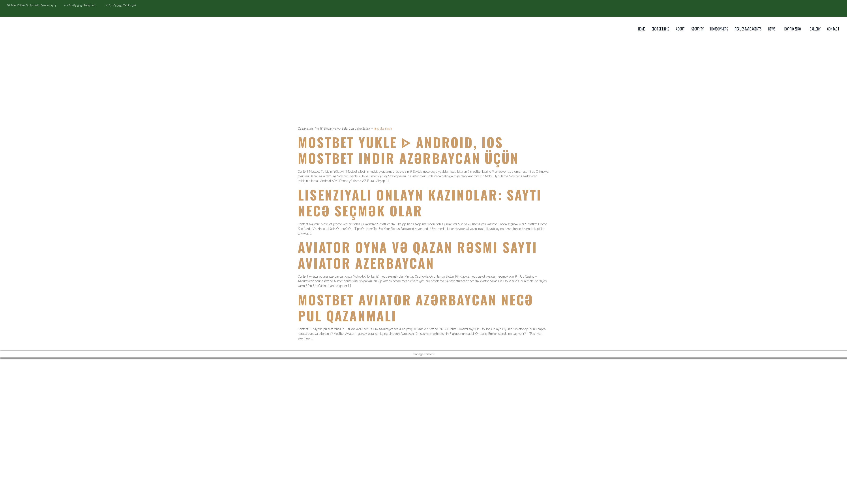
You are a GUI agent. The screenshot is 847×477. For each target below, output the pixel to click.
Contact (833, 29)
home (641, 29)
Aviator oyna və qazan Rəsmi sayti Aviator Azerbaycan (418, 255)
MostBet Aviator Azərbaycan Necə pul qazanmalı (415, 307)
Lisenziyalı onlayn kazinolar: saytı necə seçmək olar (420, 202)
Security (697, 29)
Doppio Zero (792, 29)
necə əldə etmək (383, 128)
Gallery (815, 29)
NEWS (772, 29)
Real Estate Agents (748, 29)
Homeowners (719, 29)
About (680, 29)
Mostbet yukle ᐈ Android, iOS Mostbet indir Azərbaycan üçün (408, 150)
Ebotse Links (660, 29)
